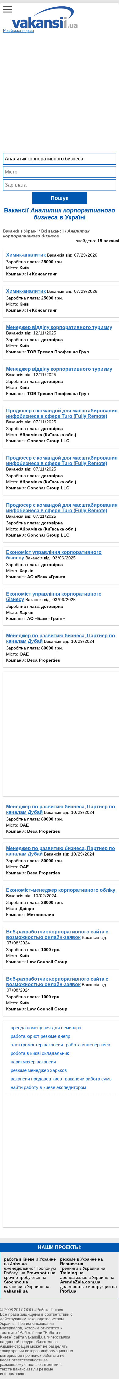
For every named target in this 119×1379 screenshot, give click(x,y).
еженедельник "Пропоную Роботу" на (30, 1270)
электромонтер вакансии (37, 1044)
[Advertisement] (59, 92)
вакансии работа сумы (89, 1078)
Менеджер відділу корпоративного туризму (59, 327)
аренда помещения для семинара (46, 1027)
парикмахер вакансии (33, 1061)
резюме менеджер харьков (39, 1070)
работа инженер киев (88, 1044)
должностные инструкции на (88, 1288)
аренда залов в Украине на (87, 1279)
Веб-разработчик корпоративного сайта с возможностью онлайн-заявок (57, 934)
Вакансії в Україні (20, 231)
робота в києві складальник (40, 1053)
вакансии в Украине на (26, 1288)
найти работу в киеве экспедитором (48, 1087)
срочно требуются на (25, 1279)
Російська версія (18, 30)
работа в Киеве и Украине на (30, 1261)
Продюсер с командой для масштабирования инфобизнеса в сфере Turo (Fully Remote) (61, 413)
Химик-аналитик (26, 254)
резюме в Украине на (81, 1261)
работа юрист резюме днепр (40, 1036)
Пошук (59, 198)
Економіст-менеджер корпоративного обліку (60, 890)
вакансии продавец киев (36, 1078)
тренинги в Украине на (82, 1270)
